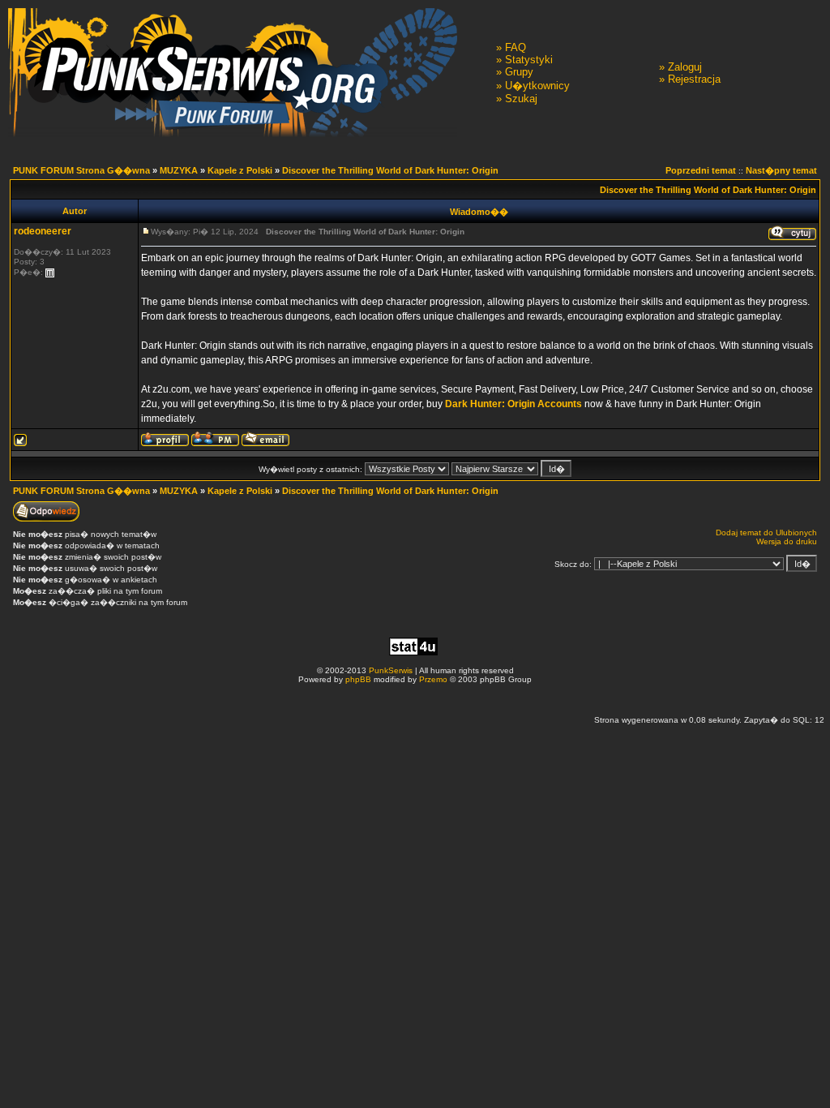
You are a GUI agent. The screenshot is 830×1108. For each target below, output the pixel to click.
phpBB (358, 679)
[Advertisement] (415, 699)
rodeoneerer (42, 231)
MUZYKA (179, 170)
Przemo (433, 679)
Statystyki (529, 60)
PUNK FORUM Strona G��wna (81, 170)
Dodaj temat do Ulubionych (766, 532)
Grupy (519, 72)
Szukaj (521, 98)
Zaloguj (685, 67)
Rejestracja (694, 79)
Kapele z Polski (240, 170)
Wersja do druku (786, 541)
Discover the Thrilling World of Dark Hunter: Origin (390, 170)
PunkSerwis (391, 670)
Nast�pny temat (781, 170)
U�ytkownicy (537, 85)
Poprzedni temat (700, 170)
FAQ (515, 47)
